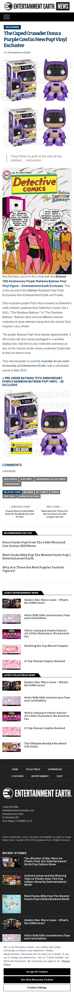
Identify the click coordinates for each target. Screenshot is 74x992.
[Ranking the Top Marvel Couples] (11, 653)
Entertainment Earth (19, 52)
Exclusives (10, 479)
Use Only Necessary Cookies (37, 979)
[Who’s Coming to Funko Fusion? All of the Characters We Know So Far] (11, 638)
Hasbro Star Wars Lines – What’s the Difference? (46, 602)
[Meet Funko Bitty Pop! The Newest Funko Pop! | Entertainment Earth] (11, 912)
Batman (33, 290)
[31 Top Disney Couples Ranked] (11, 668)
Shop (60, 776)
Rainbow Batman (28, 496)
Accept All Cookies (37, 971)
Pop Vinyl (27, 479)
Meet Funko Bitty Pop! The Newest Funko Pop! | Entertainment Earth (36, 556)
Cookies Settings (37, 987)
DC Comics (42, 492)
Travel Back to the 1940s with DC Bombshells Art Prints (19, 514)
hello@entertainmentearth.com (18, 810)
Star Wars (18, 776)
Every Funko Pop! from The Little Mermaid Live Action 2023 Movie (33, 544)
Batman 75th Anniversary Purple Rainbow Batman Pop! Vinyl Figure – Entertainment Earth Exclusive (34, 281)
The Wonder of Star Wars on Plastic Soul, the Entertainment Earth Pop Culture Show (45, 861)
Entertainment (40, 776)
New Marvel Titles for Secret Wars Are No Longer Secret (54, 514)
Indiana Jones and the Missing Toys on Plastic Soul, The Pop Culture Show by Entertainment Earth (45, 880)
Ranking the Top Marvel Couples (46, 646)
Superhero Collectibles (51, 479)
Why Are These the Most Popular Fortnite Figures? (33, 569)
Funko (55, 492)
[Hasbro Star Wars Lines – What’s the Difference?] (11, 607)
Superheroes (12, 484)
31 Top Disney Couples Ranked (44, 661)
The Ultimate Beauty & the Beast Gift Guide (45, 745)
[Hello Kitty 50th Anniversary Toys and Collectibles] (11, 622)
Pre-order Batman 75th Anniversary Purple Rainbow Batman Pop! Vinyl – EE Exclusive (33, 381)
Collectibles (33, 769)
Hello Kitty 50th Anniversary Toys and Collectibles (47, 617)
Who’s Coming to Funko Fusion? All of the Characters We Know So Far (46, 633)
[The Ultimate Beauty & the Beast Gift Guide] (11, 750)
